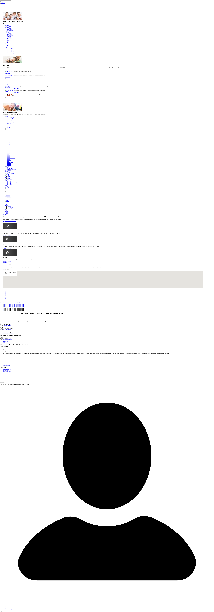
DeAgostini (8, 195)
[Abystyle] (5, 128)
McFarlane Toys (8, 170)
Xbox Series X (7, 31)
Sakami (8, 153)
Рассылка (4, 379)
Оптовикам (5, 214)
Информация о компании (10, 291)
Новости (6, 292)
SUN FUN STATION (11, 158)
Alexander (9, 165)
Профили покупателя (5, 378)
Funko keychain (10, 120)
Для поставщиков (8, 294)
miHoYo (6, 205)
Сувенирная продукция (11, 302)
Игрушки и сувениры (7, 102)
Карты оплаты (10, 30)
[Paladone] (5, 175)
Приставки (9, 26)
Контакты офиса (6, 360)
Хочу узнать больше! (7, 235)
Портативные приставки (9, 39)
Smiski (8, 157)
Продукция (5, 11)
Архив (8, 130)
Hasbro (7, 201)
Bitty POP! (9, 127)
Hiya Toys (7, 174)
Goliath (6, 209)
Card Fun (6, 212)
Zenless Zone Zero (10, 208)
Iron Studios (7, 189)
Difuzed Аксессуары (11, 183)
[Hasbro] (5, 201)
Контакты (7, 297)
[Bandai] (5, 166)
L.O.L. (6, 203)
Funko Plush (9, 121)
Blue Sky (6, 213)
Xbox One (7, 32)
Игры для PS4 (9, 49)
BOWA (6, 210)
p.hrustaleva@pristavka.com (8, 333)
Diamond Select (8, 177)
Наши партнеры (8, 293)
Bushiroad (9, 163)
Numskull (9, 151)
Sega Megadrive (8, 45)
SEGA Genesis (9, 41)
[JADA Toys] (5, 200)
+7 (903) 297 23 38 (7, 599)
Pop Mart (8, 156)
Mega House (9, 133)
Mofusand (9, 164)
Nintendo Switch (8, 36)
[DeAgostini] (5, 195)
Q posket (8, 167)
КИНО (8, 198)
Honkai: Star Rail (10, 207)
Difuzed (7, 180)
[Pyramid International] (5, 173)
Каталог (5, 302)
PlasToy (6, 171)
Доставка (6, 295)
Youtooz (8, 152)
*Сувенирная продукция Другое (11, 131)
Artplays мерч (7, 196)
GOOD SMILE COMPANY (11, 188)
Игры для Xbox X (10, 51)
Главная (1, 302)
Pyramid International (10, 173)
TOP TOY (9, 160)
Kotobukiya (9, 134)
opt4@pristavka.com (7, 329)
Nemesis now (8, 129)
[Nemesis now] (5, 129)
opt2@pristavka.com (7, 325)
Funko (7, 116)
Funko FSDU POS (10, 117)
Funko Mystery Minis (11, 122)
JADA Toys (8, 200)
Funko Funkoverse (10, 125)
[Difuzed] (5, 180)
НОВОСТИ (5, 342)
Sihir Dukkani (7, 187)
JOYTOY (6, 202)
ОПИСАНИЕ (5, 341)
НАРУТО (9, 197)
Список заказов (6, 375)
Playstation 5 (7, 25)
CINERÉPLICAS (10, 147)
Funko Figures (9, 124)
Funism (8, 159)
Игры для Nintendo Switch (12, 48)
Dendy (6, 43)
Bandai (7, 166)
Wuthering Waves (10, 162)
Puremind (6, 211)
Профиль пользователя (7, 376)
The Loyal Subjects (10, 132)
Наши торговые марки (7, 54)
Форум (6, 299)
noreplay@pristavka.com (7, 339)
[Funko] (5, 116)
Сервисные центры (8, 296)
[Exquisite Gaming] (5, 179)
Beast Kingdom (10, 149)
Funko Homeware (10, 119)
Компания (5, 262)
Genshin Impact (10, 206)
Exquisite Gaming (9, 179)
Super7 (6, 193)
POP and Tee (9, 123)
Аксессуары (9, 29)
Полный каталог (6, 370)
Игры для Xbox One (11, 50)
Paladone (7, 175)
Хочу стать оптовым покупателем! (9, 221)
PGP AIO (9, 40)
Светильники (9, 199)
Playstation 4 (7, 27)
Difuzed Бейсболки (10, 184)
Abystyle (7, 128)
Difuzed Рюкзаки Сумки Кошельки (13, 182)
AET (8, 161)
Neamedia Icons (10, 148)
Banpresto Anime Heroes (11, 169)
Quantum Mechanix (10, 150)
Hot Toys (6, 185)
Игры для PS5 (9, 52)
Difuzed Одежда (10, 181)
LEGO (6, 204)
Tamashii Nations (10, 168)
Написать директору (9, 298)
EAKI (8, 154)
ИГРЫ (6, 47)
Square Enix (9, 135)
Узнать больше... (7, 73)
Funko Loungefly (10, 118)
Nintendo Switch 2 (10, 53)
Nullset (8, 155)
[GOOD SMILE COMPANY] (5, 188)
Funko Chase (9, 126)
